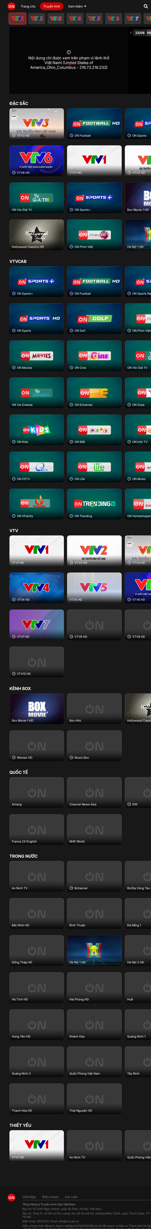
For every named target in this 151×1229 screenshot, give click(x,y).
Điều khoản (50, 1197)
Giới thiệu (29, 1197)
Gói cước (71, 1197)
